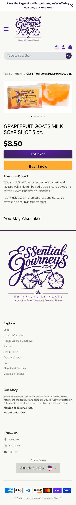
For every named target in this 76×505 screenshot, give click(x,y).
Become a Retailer (14, 374)
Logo (43, 29)
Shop (7, 330)
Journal (8, 346)
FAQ (6, 363)
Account (63, 47)
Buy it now (38, 166)
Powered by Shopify (52, 498)
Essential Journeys (32, 498)
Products (18, 74)
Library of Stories (14, 335)
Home (7, 74)
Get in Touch (11, 352)
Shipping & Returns (15, 368)
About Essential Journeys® (18, 341)
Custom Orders (12, 357)
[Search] (69, 56)
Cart (70, 47)
